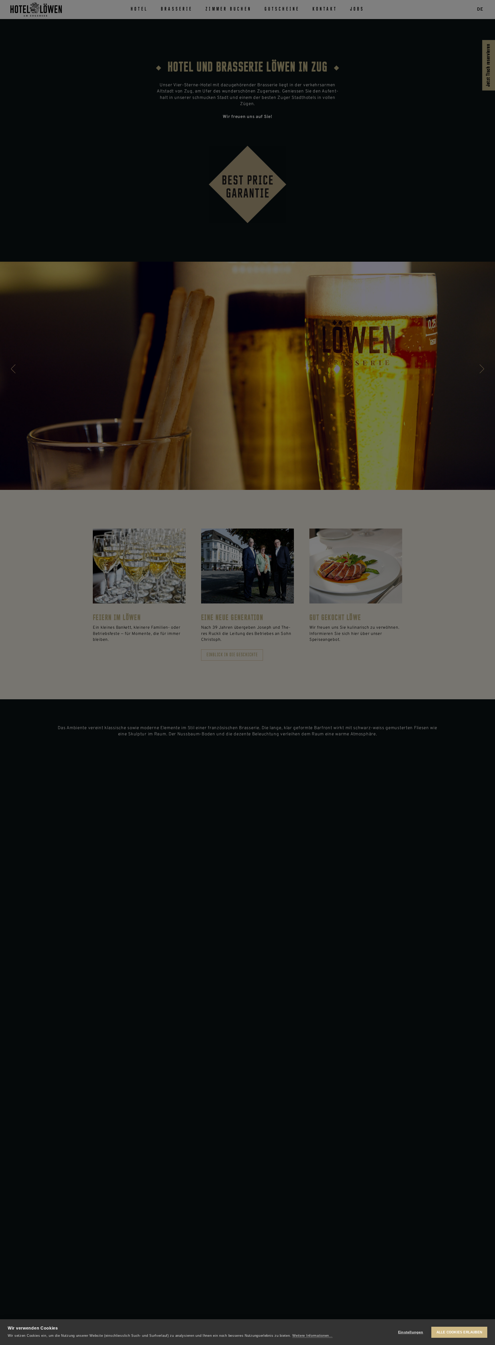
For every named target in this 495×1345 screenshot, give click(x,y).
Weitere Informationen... (312, 1336)
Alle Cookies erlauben (459, 1332)
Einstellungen (410, 1332)
